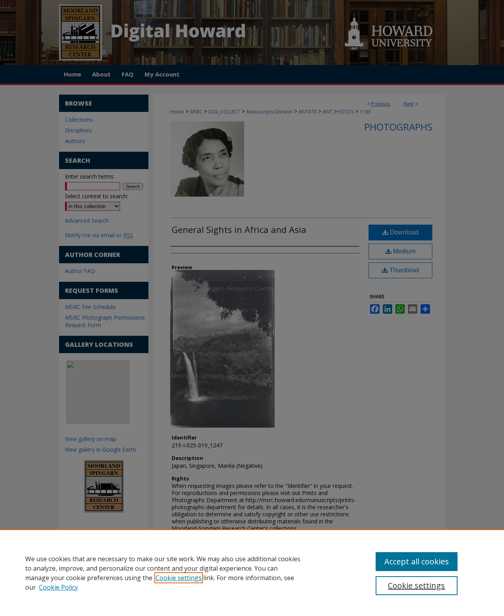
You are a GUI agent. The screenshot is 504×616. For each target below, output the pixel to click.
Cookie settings (179, 577)
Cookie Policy (58, 587)
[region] (252, 572)
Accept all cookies (416, 561)
